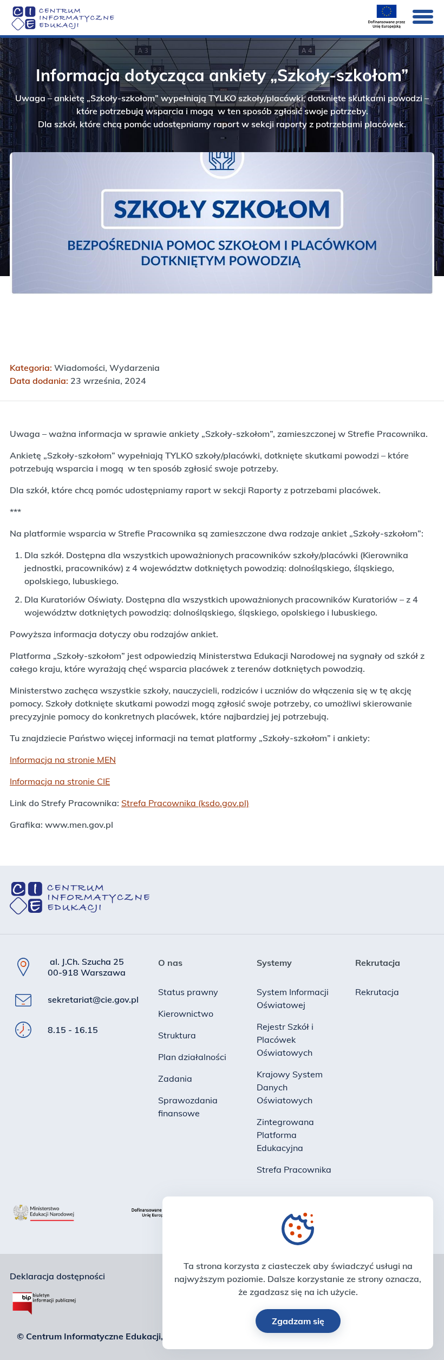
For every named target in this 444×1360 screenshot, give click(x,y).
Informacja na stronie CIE (60, 781)
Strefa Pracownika (294, 1169)
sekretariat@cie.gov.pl (93, 999)
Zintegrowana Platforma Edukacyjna (285, 1134)
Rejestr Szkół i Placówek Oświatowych (285, 1039)
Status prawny (188, 991)
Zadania (175, 1078)
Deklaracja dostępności (57, 1276)
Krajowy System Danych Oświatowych (290, 1087)
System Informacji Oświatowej (293, 998)
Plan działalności (192, 1056)
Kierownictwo (185, 1013)
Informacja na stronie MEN (63, 759)
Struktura (177, 1035)
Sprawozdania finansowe (188, 1107)
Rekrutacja (377, 991)
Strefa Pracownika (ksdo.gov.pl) (185, 802)
